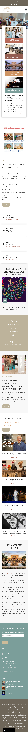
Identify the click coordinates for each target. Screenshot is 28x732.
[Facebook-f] (11, 4)
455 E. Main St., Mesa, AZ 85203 (9, 1)
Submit (4, 642)
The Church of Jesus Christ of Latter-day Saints (14, 607)
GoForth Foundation (17, 704)
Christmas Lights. (18, 113)
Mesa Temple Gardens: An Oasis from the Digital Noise (14, 454)
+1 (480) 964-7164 (9, 659)
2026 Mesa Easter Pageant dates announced (14, 506)
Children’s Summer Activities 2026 (13, 166)
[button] (26, 9)
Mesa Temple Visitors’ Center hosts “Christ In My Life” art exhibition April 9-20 (14, 533)
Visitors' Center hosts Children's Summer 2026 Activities (15, 687)
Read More (14, 457)
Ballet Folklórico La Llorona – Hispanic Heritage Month (13, 308)
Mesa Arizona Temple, (9, 573)
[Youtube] (16, 4)
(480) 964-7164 (21, 1)
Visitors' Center (7, 376)
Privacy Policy (21, 703)
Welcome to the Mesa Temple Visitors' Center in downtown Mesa (12, 384)
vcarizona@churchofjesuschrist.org (15, 654)
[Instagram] (14, 4)
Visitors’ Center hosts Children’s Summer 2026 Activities (14, 481)
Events (4, 160)
